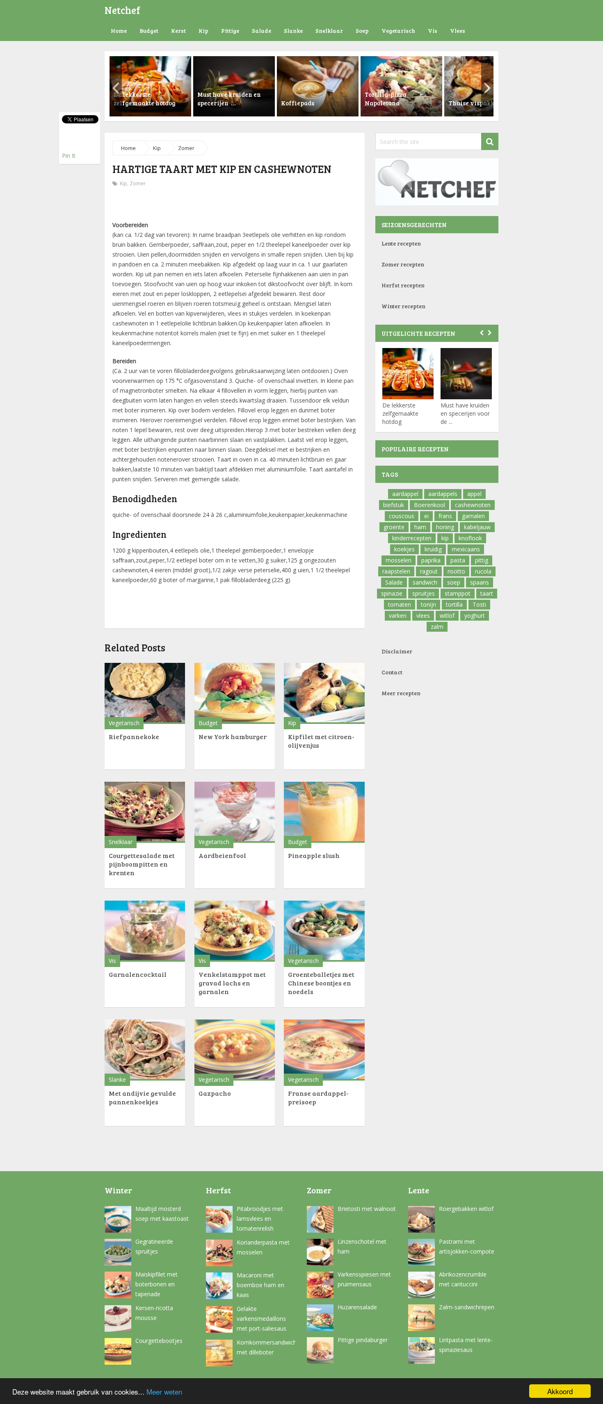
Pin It (68, 155)
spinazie (391, 593)
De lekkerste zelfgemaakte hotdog (400, 413)
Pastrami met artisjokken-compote (466, 1246)
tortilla (454, 604)
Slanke (293, 30)
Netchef (122, 10)
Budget (148, 30)
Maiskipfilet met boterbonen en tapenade (156, 1284)
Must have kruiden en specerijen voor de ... (465, 413)
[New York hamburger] (234, 693)
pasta (457, 560)
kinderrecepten (412, 538)
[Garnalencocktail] (145, 931)
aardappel (405, 494)
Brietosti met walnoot (367, 1209)
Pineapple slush (314, 855)
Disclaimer (396, 651)
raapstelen (396, 571)
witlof (447, 615)
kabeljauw (477, 527)
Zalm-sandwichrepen (466, 1307)
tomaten (399, 604)
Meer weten (164, 1391)
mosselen (398, 560)
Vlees (457, 30)
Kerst (178, 30)
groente (394, 527)
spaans (479, 582)
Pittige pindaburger (363, 1340)
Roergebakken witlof (466, 1209)
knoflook (470, 538)
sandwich (425, 582)
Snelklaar (329, 30)
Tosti (479, 604)
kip (445, 538)
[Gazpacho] (234, 1050)
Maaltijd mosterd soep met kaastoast (162, 1213)
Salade (261, 30)
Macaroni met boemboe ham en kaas (260, 1285)
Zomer (186, 148)
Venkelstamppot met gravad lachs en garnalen (232, 983)
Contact (391, 672)
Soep (362, 30)
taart (486, 593)
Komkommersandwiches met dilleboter (266, 1347)
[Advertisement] (235, 205)
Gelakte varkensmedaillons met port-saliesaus (261, 1318)
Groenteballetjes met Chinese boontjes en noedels (321, 983)
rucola (483, 571)
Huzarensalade (357, 1307)
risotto (456, 571)
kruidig (433, 549)
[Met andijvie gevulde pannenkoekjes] (145, 1050)
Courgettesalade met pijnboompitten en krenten (142, 864)
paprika (431, 560)
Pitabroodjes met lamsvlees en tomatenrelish (260, 1218)
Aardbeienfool (222, 855)
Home (119, 30)
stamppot (458, 593)
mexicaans (466, 549)
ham (420, 527)
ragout (429, 571)
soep (453, 582)
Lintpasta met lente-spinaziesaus (466, 1345)
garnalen (473, 516)
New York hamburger (233, 736)
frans (445, 516)
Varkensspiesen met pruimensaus (364, 1279)
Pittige (230, 30)
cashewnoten (473, 505)
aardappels (442, 494)
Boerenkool (429, 505)
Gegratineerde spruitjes (154, 1246)
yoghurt (474, 615)
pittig (481, 560)
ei (426, 516)
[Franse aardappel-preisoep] (324, 1050)
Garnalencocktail (138, 974)
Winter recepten (403, 306)
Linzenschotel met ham (362, 1246)
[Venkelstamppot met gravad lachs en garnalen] (234, 931)
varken (398, 615)
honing (445, 527)
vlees (423, 615)
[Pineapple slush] (324, 812)
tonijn (428, 604)
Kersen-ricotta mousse (154, 1313)
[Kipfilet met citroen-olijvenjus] (324, 693)
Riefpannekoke (134, 736)
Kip (203, 30)
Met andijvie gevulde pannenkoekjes (142, 1097)
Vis (432, 30)
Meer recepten (400, 693)
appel (474, 494)
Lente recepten (401, 243)
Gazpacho (215, 1093)
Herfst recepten (403, 285)
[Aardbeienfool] (234, 812)
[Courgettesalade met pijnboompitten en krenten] (145, 812)
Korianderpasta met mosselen (263, 1247)
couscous (401, 516)
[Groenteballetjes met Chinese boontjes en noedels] (324, 931)
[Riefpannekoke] (145, 693)
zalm (437, 626)
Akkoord (560, 1391)
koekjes (404, 549)
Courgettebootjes (159, 1341)
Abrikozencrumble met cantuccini (463, 1279)
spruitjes (423, 593)
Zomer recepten (402, 264)
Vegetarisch (398, 30)
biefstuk (393, 505)
